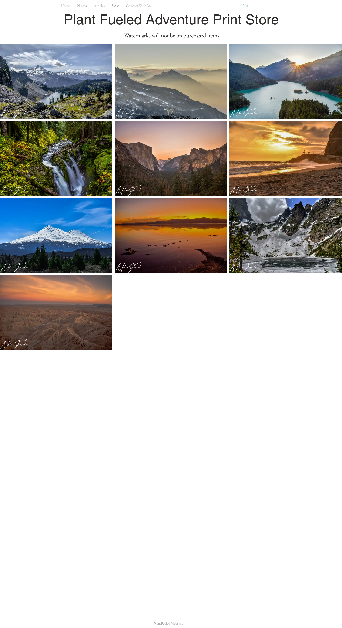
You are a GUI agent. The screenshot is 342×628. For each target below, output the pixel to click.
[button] (246, 5)
